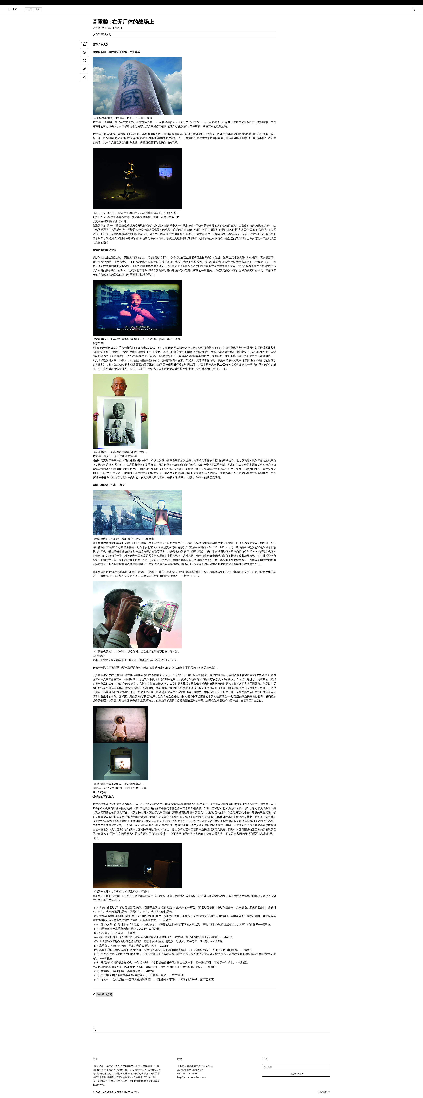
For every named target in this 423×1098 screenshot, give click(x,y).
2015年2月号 (103, 34)
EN (37, 9)
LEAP (12, 9)
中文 (29, 9)
